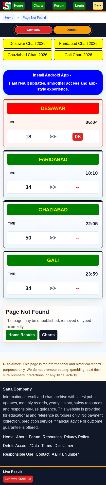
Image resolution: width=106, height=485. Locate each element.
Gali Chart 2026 (78, 55)
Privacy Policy (76, 437)
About (21, 437)
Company (34, 30)
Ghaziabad (53, 209)
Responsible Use (18, 454)
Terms (46, 446)
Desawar (53, 108)
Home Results (21, 335)
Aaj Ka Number (65, 454)
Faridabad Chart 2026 (78, 43)
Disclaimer (63, 446)
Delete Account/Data (21, 446)
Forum (59, 5)
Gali (53, 260)
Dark (97, 5)
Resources (52, 437)
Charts (38, 5)
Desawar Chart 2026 (27, 43)
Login (79, 5)
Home (18, 5)
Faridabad (53, 159)
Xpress (72, 30)
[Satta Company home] (7, 6)
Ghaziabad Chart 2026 (27, 55)
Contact (42, 454)
